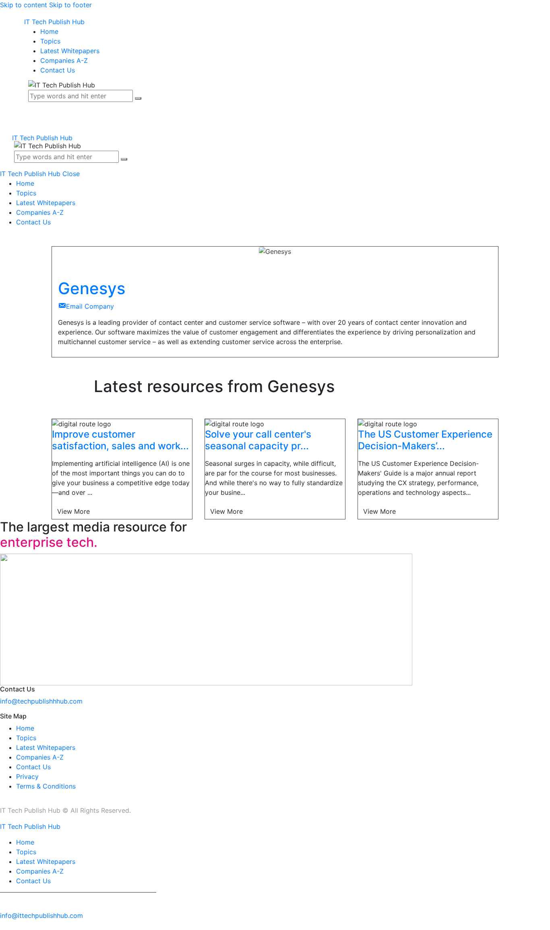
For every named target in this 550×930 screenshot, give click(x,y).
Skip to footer (70, 5)
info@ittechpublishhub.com (41, 915)
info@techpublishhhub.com (41, 701)
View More (73, 511)
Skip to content (23, 5)
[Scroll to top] (4, 925)
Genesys (91, 288)
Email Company (90, 306)
